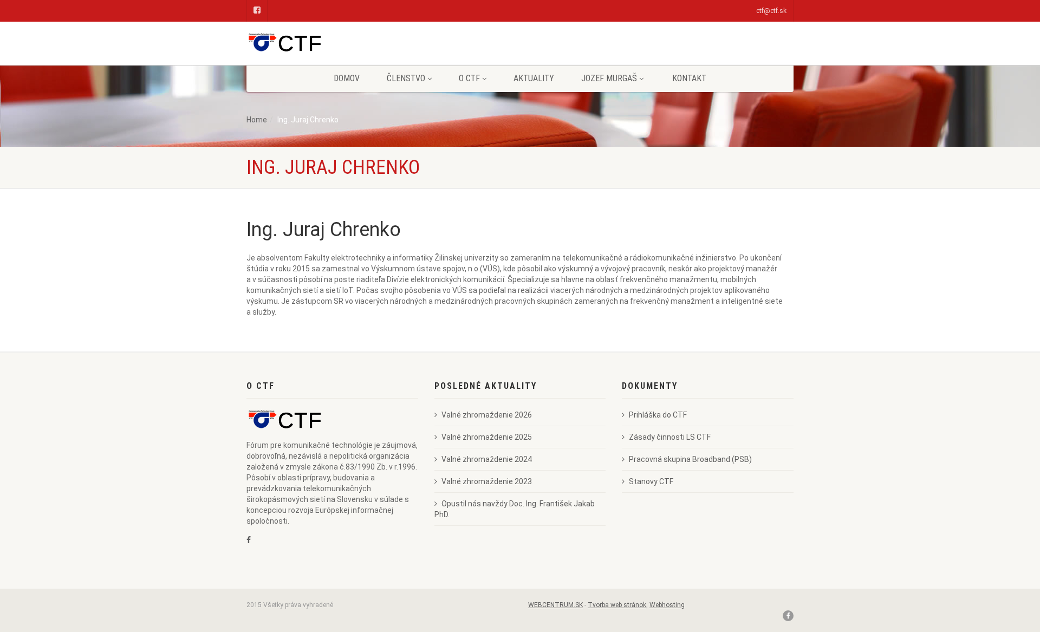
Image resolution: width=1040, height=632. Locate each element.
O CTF (469, 78)
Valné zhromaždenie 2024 (486, 459)
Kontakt (689, 78)
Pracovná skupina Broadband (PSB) (690, 459)
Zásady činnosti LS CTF (670, 437)
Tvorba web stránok (617, 605)
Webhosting (667, 605)
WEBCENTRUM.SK (555, 605)
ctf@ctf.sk (771, 11)
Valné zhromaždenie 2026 (486, 415)
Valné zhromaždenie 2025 (486, 437)
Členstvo (406, 78)
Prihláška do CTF (658, 415)
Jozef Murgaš (609, 78)
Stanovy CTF (651, 481)
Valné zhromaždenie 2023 (486, 481)
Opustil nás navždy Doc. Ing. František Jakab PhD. (514, 509)
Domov (347, 78)
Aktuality (534, 78)
